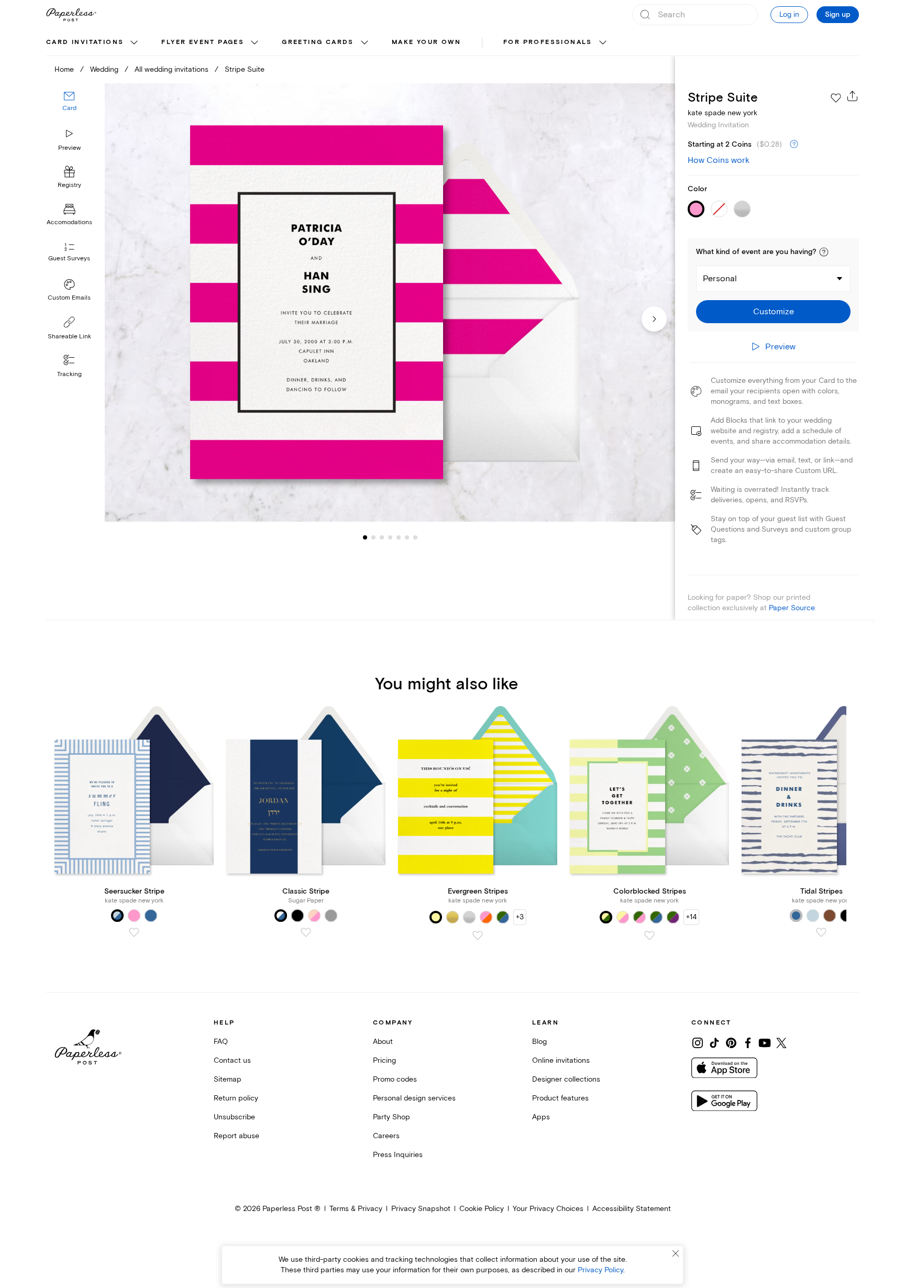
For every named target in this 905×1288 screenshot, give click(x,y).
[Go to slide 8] (415, 537)
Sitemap (227, 1079)
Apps (541, 1117)
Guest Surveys (69, 259)
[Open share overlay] (852, 96)
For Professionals (547, 42)
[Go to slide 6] (398, 537)
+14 (691, 916)
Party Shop (391, 1117)
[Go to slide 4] (382, 537)
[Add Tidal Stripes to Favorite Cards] (821, 932)
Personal (720, 278)
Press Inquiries (398, 1154)
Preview (69, 148)
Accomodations (69, 223)
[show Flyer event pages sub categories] (254, 43)
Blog (539, 1041)
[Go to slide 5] (390, 537)
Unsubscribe (234, 1117)
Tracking (69, 374)
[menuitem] (93, 43)
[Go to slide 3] (373, 537)
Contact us (232, 1060)
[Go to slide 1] (365, 537)
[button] (824, 252)
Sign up (838, 14)
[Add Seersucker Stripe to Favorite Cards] (134, 932)
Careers (386, 1135)
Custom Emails (69, 298)
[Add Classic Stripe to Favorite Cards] (306, 932)
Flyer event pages (202, 42)
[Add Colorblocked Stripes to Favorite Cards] (649, 935)
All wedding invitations (171, 69)
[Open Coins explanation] (794, 144)
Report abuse (236, 1135)
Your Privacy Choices (548, 1208)
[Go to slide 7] (407, 537)
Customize (773, 311)
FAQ (221, 1041)
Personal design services (414, 1098)
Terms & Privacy (355, 1208)
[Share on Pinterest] (731, 1043)
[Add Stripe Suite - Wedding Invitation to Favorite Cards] (836, 98)
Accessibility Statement (631, 1208)
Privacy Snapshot (420, 1208)
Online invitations (561, 1060)
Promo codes (395, 1079)
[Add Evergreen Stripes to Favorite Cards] (477, 935)
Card (69, 109)
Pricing (384, 1060)
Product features (560, 1098)
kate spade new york (722, 112)
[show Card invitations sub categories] (134, 43)
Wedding (104, 69)
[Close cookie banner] (675, 1253)
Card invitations (85, 42)
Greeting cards (318, 42)
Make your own (426, 42)
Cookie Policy (481, 1208)
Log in (789, 14)
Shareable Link (69, 336)
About (383, 1041)
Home (64, 69)
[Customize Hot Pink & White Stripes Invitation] (389, 302)
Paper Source (792, 607)
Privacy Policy (600, 1269)
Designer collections (566, 1079)
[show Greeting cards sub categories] (364, 43)
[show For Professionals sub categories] (603, 43)
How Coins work (718, 160)
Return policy (236, 1098)
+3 (520, 916)
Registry (69, 186)
